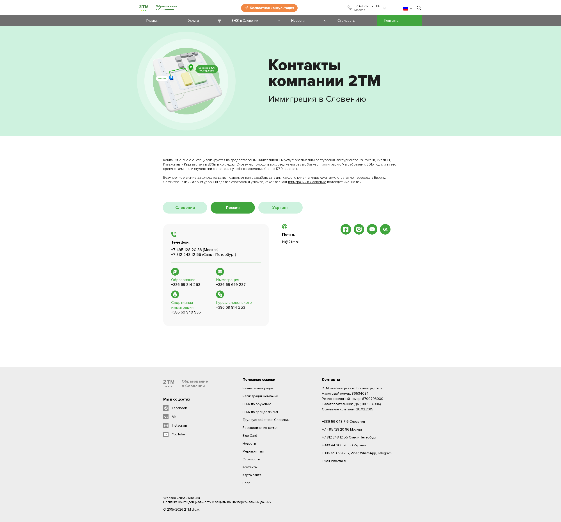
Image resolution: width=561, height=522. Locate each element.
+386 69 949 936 (186, 312)
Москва (342, 429)
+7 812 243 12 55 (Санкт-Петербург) (203, 254)
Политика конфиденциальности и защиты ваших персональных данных (217, 502)
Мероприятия (253, 451)
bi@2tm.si (290, 241)
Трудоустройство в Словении (266, 420)
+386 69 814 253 (185, 284)
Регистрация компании (260, 396)
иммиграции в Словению (307, 182)
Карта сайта (252, 475)
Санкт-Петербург (349, 437)
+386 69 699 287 (231, 284)
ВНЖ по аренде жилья (260, 412)
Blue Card (250, 435)
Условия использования (181, 498)
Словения (343, 421)
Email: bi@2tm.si (334, 461)
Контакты (250, 467)
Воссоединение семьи (260, 428)
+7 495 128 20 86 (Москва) (194, 249)
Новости (249, 443)
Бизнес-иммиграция (258, 388)
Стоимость (251, 459)
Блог (246, 483)
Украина (344, 445)
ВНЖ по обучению (257, 404)
